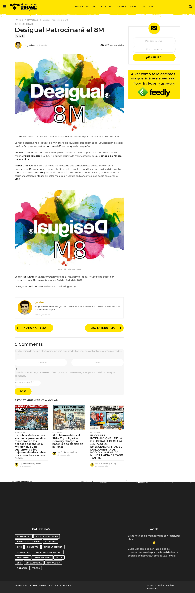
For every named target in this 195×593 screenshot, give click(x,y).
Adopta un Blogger (46, 536)
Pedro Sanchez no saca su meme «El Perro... (29, 515)
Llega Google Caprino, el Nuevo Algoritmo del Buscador (172, 516)
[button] (4, 6)
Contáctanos (38, 585)
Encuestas (33, 547)
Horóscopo (23, 552)
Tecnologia (53, 563)
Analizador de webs (28, 542)
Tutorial (22, 568)
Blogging (107, 6)
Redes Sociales (127, 6)
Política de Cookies (60, 585)
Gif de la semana (53, 547)
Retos (59, 557)
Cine (19, 547)
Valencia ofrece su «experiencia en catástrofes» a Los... (114, 516)
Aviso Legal (21, 585)
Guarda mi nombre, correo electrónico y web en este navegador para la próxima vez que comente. (65, 374)
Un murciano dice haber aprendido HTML (58, 515)
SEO (95, 6)
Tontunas (146, 6)
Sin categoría (34, 563)
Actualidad (24, 24)
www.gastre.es (42, 314)
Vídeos (36, 568)
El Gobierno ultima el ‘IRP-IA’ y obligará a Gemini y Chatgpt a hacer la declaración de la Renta (67, 441)
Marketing (82, 6)
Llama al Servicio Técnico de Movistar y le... (86, 516)
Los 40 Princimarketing (48, 552)
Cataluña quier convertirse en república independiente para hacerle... (143, 517)
